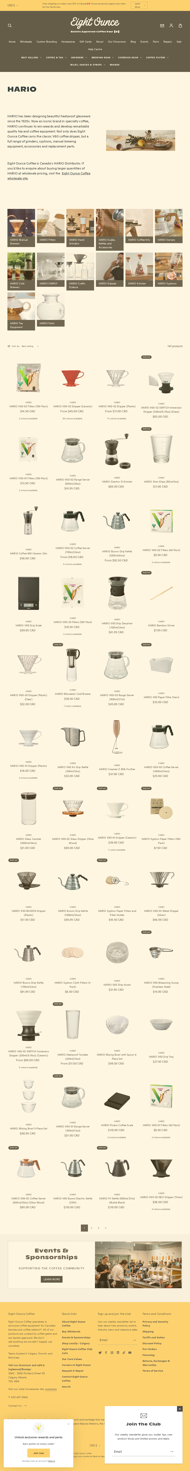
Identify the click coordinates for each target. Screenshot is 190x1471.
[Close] (180, 1409)
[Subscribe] (171, 1451)
